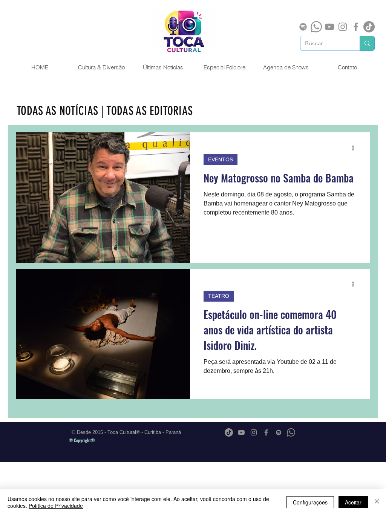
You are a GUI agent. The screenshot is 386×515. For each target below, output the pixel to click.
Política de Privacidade (56, 505)
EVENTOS (220, 159)
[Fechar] (376, 502)
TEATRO (218, 296)
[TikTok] (369, 26)
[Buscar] (367, 43)
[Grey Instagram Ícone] (342, 26)
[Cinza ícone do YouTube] (329, 26)
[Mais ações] (355, 147)
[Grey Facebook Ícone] (355, 26)
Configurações (310, 502)
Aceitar (353, 502)
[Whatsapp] (316, 26)
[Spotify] (303, 26)
